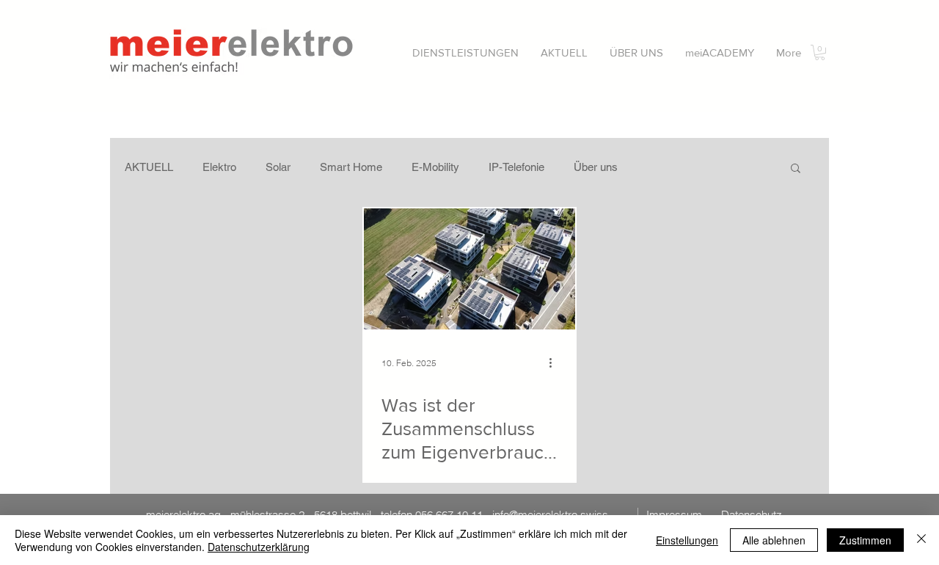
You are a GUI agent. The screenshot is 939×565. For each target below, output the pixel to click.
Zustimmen (865, 540)
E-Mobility (435, 167)
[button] (465, 52)
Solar (278, 167)
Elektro (219, 167)
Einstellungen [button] (687, 540)
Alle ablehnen (773, 540)
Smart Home (351, 167)
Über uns (596, 167)
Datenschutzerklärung (259, 546)
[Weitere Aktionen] (555, 362)
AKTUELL (149, 167)
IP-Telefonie (516, 167)
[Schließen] (921, 540)
